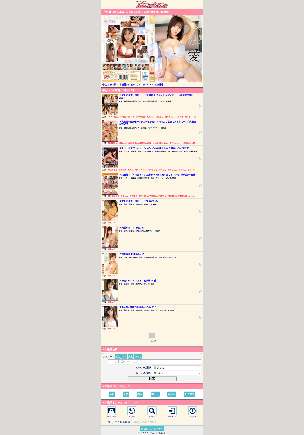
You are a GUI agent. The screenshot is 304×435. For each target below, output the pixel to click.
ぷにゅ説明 (192, 416)
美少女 (171, 394)
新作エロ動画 (111, 416)
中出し (138, 356)
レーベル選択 (143, 373)
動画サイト (172, 416)
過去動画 (132, 416)
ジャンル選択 (143, 367)
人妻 (130, 356)
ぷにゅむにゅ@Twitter (152, 428)
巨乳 (124, 356)
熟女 (117, 356)
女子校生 (189, 394)
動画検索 (152, 416)
